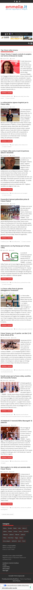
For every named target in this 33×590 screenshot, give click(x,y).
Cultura (20, 531)
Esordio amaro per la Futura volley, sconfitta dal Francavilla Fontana (16, 377)
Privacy (4, 565)
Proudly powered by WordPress (10, 579)
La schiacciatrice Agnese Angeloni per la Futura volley (14, 103)
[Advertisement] (16, 21)
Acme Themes (16, 581)
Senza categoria (5, 461)
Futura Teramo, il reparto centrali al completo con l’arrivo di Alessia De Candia (16, 55)
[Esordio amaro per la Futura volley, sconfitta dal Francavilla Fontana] (10, 383)
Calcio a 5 (24, 528)
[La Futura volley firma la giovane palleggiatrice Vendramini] (10, 295)
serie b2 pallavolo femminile (7, 371)
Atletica (4, 528)
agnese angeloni (14, 144)
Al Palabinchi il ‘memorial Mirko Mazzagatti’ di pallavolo (16, 421)
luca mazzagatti (23, 193)
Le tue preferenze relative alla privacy (17, 585)
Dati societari (6, 568)
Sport (12, 96)
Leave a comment (11, 98)
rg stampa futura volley (25, 282)
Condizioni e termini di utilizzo (11, 563)
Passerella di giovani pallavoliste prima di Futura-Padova (15, 200)
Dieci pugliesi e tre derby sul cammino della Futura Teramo (15, 468)
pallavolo (8, 96)
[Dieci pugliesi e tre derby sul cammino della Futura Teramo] (10, 474)
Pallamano (5, 534)
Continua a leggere (6, 92)
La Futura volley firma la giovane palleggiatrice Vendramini (12, 289)
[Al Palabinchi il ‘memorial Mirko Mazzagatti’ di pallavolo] (10, 427)
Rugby (16, 538)
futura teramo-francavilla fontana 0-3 (13, 416)
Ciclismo (10, 531)
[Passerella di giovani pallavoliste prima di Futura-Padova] (10, 206)
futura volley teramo (23, 144)
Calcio (19, 528)
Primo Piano (11, 538)
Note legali (5, 570)
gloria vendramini (28, 329)
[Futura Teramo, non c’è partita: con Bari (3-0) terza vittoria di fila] (10, 340)
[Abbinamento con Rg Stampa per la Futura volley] (10, 253)
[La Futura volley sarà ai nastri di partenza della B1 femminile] (10, 158)
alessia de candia (19, 96)
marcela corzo (28, 370)
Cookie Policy (6, 566)
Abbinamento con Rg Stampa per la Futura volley (15, 247)
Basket (14, 528)
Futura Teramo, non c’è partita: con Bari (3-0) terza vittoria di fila (16, 334)
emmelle (13, 58)
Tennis (23, 541)
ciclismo (5, 531)
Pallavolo (4, 96)
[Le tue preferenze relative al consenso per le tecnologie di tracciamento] (30, 587)
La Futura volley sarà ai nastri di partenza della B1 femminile (15, 152)
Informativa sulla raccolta (9, 588)
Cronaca (4, 329)
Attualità (10, 528)
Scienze (21, 538)
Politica (4, 538)
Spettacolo (14, 541)
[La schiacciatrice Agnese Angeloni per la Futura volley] (10, 109)
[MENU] (31, 43)
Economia (26, 531)
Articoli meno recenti (8, 514)
